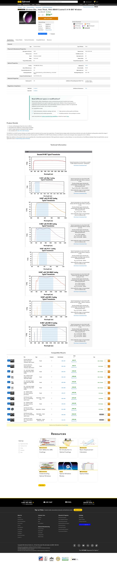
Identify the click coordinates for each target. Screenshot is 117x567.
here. (68, 116)
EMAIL (69, 502)
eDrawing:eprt (91, 25)
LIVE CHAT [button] (48, 502)
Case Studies (20, 529)
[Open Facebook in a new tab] (74, 546)
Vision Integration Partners (63, 519)
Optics (24, 7)
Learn (33, 4)
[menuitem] (21, 4)
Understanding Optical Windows (23, 138)
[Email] (95, 6)
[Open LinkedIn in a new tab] (88, 546)
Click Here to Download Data (80, 165)
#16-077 (63, 393)
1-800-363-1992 (91, 4)
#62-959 (63, 414)
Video (21, 448)
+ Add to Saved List (42, 33)
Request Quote (49, 29)
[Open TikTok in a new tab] (96, 546)
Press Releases (20, 527)
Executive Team (20, 519)
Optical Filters (40, 530)
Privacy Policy (20, 546)
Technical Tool (23, 446)
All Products (20, 7)
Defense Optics (40, 536)
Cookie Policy (26, 546)
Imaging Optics (41, 534)
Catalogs (81, 517)
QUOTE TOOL (87, 502)
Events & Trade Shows (21, 521)
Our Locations (20, 523)
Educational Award (61, 525)
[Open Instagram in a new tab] (92, 546)
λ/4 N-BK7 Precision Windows (47, 7)
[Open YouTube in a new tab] (83, 546)
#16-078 (63, 404)
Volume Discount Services (62, 521)
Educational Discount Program (63, 523)
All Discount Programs (62, 517)
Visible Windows (38, 7)
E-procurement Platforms (62, 531)
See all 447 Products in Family (89, 6)
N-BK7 (86, 65)
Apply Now (84, 524)
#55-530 (63, 377)
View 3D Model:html (79, 23)
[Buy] (109, 361)
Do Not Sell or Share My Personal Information (41, 547)
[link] (96, 1)
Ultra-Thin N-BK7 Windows (23, 130)
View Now (48, 453)
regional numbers (29, 504)
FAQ (21, 452)
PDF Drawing (77, 25)
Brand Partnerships (21, 535)
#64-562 (63, 366)
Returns (39, 519)
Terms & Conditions (32, 546)
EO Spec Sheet (78, 27)
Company (38, 4)
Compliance (20, 531)
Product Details (19, 39)
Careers (19, 525)
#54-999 (63, 409)
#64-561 (63, 360)
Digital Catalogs (82, 519)
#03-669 (63, 382)
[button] (92, 4)
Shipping (39, 517)
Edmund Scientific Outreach (63, 529)
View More (41, 485)
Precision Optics (41, 528)
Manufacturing (26, 4)
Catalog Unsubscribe (82, 521)
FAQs (39, 521)
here (67, 425)
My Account (88, 2)
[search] (58, 2)
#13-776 (63, 420)
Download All (87, 27)
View (86, 88)
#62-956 (63, 398)
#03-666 (63, 387)
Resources (49, 39)
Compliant (35, 88)
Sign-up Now (78, 510)
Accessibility (39, 546)
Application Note (24, 443)
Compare (52, 33)
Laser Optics (40, 532)
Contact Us (97, 4)
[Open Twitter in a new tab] (79, 546)
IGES (84, 25)
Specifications (10, 39)
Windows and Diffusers (30, 7)
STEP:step (88, 23)
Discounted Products (62, 527)
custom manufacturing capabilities (49, 116)
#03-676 (63, 371)
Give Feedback (40, 523)
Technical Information (29, 39)
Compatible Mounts (40, 39)
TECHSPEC (20, 533)
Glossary (22, 450)
